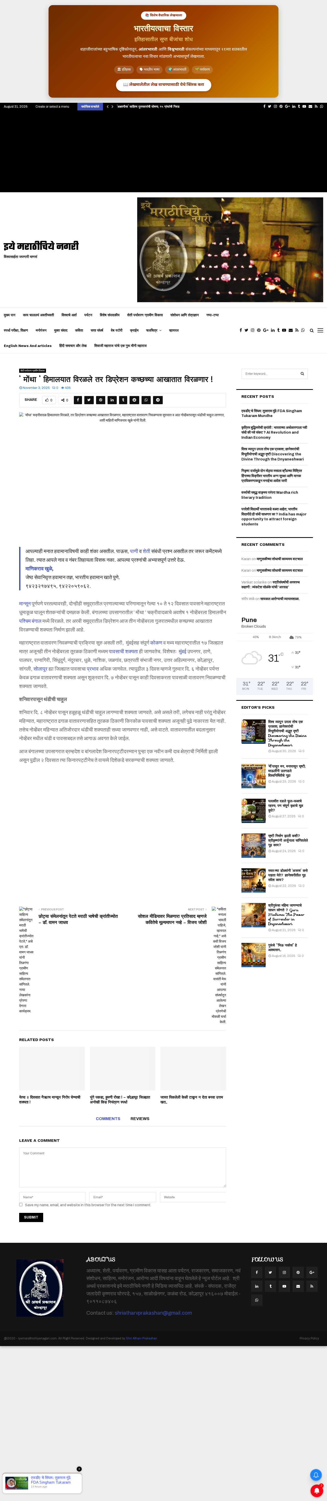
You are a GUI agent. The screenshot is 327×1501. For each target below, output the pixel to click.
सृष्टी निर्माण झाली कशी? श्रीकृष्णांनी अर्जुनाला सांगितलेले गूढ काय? (288, 840)
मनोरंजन (41, 330)
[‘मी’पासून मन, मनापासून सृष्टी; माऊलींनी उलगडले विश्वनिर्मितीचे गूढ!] (253, 776)
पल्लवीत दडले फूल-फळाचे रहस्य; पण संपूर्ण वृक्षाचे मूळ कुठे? (285, 805)
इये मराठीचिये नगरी (41, 247)
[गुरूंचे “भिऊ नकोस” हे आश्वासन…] (253, 955)
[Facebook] (242, 330)
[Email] (292, 330)
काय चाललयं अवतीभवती (38, 315)
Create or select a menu (52, 106)
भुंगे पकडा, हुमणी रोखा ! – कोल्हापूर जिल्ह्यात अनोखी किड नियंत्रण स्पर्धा (120, 1099)
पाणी (134, 551)
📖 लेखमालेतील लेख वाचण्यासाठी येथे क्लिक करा (163, 85)
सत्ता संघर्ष (97, 330)
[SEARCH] (302, 374)
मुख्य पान (9, 315)
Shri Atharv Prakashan (141, 1338)
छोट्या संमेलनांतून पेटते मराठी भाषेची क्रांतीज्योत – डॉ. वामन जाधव (78, 919)
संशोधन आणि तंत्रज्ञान (184, 315)
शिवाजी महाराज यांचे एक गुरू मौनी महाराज (120, 346)
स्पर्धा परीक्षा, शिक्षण (16, 330)
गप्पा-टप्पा (212, 315)
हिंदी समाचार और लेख (73, 346)
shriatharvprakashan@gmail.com (153, 1313)
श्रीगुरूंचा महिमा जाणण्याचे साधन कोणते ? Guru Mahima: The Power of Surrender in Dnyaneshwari (286, 914)
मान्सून (25, 603)
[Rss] (298, 330)
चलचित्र (151, 330)
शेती (146, 551)
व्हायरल (174, 330)
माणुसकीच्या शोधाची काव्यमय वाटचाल (280, 559)
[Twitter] (247, 330)
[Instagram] (254, 330)
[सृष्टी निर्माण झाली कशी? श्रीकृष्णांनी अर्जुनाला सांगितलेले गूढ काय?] (253, 845)
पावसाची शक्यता (123, 651)
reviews (140, 1118)
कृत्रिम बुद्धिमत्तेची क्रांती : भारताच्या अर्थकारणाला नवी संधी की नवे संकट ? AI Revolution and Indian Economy (274, 432)
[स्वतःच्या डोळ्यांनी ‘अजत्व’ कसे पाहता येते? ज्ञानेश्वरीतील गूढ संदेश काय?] (253, 880)
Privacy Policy (309, 1338)
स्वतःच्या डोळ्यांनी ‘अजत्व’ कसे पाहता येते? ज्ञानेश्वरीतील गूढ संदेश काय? (288, 875)
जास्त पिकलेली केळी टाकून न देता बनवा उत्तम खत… (191, 1099)
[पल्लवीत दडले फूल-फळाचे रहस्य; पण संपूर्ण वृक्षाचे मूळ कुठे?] (253, 811)
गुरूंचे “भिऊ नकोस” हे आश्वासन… (282, 947)
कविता (79, 330)
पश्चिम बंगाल (30, 621)
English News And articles (28, 346)
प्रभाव (93, 669)
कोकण (156, 643)
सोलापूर (40, 669)
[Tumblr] (279, 330)
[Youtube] (285, 330)
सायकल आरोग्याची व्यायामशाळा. (280, 599)
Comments (108, 1118)
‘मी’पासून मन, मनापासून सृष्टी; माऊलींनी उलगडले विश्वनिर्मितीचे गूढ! (287, 770)
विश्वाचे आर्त (69, 315)
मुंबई (182, 651)
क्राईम (134, 330)
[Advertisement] (163, 154)
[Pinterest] (260, 330)
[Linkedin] (274, 330)
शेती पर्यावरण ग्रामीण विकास (145, 315)
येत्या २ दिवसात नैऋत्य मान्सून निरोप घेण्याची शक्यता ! (49, 1099)
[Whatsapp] (304, 330)
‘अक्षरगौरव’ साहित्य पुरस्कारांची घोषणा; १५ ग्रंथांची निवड (148, 106)
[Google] (267, 330)
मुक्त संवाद (60, 330)
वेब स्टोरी (116, 330)
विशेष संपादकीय (110, 315)
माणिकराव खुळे (39, 568)
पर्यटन (88, 315)
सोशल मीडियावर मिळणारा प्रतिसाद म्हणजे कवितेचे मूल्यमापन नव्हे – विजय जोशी (172, 919)
